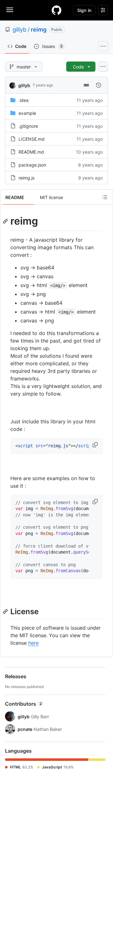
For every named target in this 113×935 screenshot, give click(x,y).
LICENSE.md (32, 139)
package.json (32, 165)
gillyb (19, 29)
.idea (24, 100)
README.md (31, 152)
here (33, 643)
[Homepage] (56, 10)
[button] (95, 444)
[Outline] (105, 197)
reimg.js (27, 177)
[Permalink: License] (6, 611)
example (27, 113)
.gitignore (28, 126)
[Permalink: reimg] (6, 221)
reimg (38, 29)
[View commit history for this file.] (98, 85)
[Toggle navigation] (9, 10)
